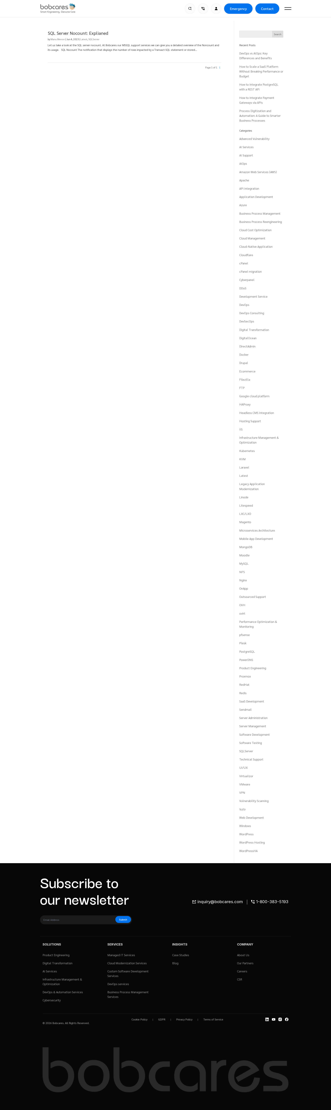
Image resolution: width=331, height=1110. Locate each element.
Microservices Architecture (257, 530)
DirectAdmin (247, 346)
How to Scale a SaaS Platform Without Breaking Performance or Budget (261, 71)
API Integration (249, 188)
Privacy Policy (184, 1019)
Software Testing (250, 743)
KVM (242, 459)
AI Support (246, 155)
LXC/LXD (245, 514)
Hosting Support (250, 421)
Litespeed (246, 505)
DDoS (242, 288)
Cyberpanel (246, 280)
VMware (244, 784)
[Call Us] (203, 8)
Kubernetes (247, 451)
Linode (243, 497)
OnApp (243, 588)
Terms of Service (213, 1019)
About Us (243, 955)
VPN (242, 792)
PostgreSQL (247, 651)
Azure (243, 205)
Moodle (244, 555)
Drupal (243, 363)
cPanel (243, 263)
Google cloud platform (254, 396)
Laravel (244, 467)
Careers (242, 971)
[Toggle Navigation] (287, 9)
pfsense (244, 635)
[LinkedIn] (267, 1019)
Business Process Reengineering (260, 222)
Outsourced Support (252, 597)
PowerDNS (246, 660)
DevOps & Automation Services (63, 992)
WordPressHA (248, 851)
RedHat (244, 684)
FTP (242, 388)
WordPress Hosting (252, 842)
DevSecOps (246, 321)
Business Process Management (259, 213)
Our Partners (245, 963)
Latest (83, 39)
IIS (241, 429)
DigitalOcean (248, 338)
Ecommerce (247, 371)
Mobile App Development (256, 539)
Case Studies (180, 955)
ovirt (242, 613)
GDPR (161, 1019)
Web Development (251, 817)
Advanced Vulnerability (254, 139)
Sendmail (245, 709)
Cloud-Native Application (256, 246)
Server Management (252, 726)
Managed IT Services (121, 955)
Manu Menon (58, 39)
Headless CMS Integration (256, 413)
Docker (244, 354)
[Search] (190, 8)
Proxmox (245, 676)
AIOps (243, 163)
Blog (175, 963)
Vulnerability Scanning (254, 801)
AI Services (246, 147)
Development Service (253, 296)
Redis (243, 693)
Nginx (243, 580)
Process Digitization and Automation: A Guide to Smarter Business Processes (260, 115)
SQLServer (93, 39)
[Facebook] (286, 1019)
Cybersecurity (52, 1000)
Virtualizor (246, 776)
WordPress (246, 834)
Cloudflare (246, 255)
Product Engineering (252, 668)
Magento (245, 522)
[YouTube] (273, 1019)
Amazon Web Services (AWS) (258, 172)
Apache (244, 180)
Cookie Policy (139, 1019)
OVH (242, 605)
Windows (245, 826)
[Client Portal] (216, 8)
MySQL (244, 563)
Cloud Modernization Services (127, 963)
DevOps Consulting (251, 313)
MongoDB (245, 547)
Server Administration (253, 718)
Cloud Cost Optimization (255, 230)
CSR (239, 979)
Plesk (242, 643)
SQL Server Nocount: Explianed (78, 33)
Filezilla (244, 379)
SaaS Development (251, 701)
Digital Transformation (254, 330)
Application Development (256, 197)
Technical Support (251, 759)
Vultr (242, 809)
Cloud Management (252, 238)
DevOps (244, 305)
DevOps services (118, 984)
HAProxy (244, 404)
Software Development (254, 734)
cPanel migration (250, 271)
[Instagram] (280, 1019)
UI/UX (243, 767)
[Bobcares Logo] (62, 8)
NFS (242, 572)
